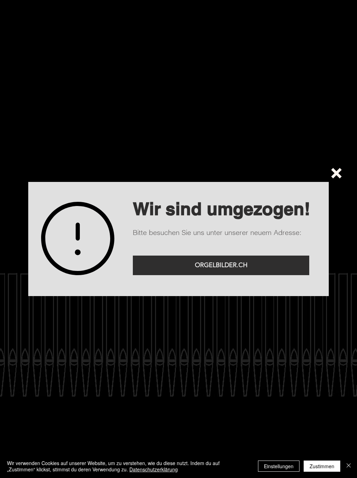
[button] (336, 173)
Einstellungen (279, 466)
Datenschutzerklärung (153, 469)
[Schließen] (348, 466)
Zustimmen (322, 466)
